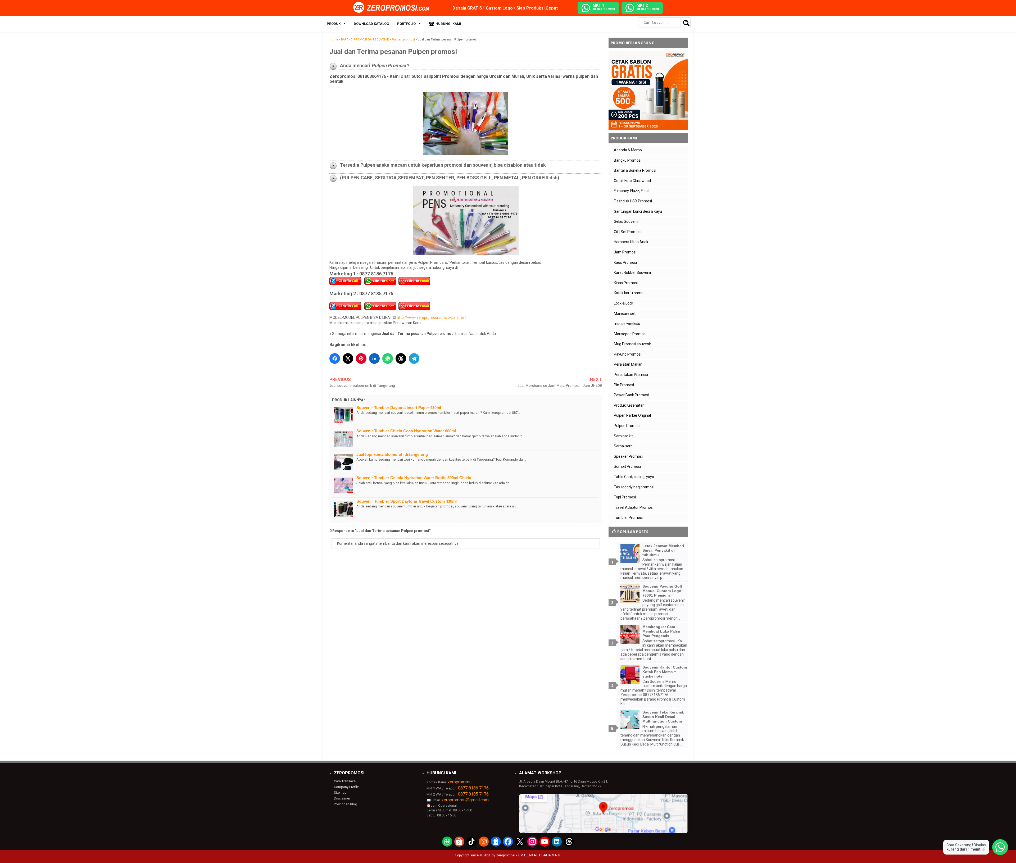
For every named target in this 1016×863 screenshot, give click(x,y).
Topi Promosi (625, 497)
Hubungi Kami (448, 24)
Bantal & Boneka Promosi (635, 170)
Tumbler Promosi (628, 517)
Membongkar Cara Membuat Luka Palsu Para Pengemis (661, 631)
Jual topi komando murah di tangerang (392, 454)
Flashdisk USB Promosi (633, 201)
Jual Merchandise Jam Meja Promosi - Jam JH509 (560, 385)
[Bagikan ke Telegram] (414, 358)
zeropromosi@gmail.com (465, 799)
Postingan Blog (345, 804)
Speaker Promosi (628, 456)
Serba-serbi (623, 446)
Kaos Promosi (625, 262)
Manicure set (625, 313)
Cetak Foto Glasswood (632, 181)
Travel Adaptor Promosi (634, 507)
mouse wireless (627, 323)
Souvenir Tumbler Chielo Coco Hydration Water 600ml (406, 431)
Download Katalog (371, 24)
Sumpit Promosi (627, 466)
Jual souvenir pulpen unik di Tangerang (362, 385)
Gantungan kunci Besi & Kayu (638, 211)
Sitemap (340, 792)
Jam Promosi (625, 252)
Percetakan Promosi (631, 375)
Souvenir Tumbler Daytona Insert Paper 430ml (398, 407)
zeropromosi (459, 781)
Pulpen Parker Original (632, 415)
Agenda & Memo (628, 150)
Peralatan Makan (628, 364)
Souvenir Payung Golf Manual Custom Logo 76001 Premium (662, 590)
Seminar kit (623, 436)
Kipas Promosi (626, 283)
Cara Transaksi (345, 781)
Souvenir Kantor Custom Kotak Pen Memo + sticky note (664, 671)
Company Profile (346, 787)
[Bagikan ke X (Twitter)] (348, 358)
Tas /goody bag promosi (634, 487)
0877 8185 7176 (473, 794)
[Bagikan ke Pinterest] (361, 358)
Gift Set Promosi (627, 232)
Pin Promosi (624, 385)
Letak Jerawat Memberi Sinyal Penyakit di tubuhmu (663, 550)
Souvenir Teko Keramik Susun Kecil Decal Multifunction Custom (663, 716)
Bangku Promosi (627, 160)
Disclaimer (342, 798)
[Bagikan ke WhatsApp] (387, 358)
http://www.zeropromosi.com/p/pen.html (431, 317)
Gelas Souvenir (626, 221)
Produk (334, 24)
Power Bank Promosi (631, 395)
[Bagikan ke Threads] (401, 358)
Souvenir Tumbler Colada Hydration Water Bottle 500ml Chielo (413, 477)
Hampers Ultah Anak (631, 242)
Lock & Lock (623, 303)
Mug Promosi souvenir (632, 344)
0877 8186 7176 (473, 788)
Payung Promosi (627, 354)
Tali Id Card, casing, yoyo (634, 477)
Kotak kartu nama (628, 293)
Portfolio (406, 24)
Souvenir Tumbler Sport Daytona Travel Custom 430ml (406, 501)
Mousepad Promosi (630, 334)
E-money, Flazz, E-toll (631, 191)
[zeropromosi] (393, 8)
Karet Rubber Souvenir (632, 272)
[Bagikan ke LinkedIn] (374, 358)
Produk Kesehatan (629, 405)
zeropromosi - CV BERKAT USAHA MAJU (528, 855)
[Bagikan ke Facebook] (334, 358)
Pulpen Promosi (627, 426)
